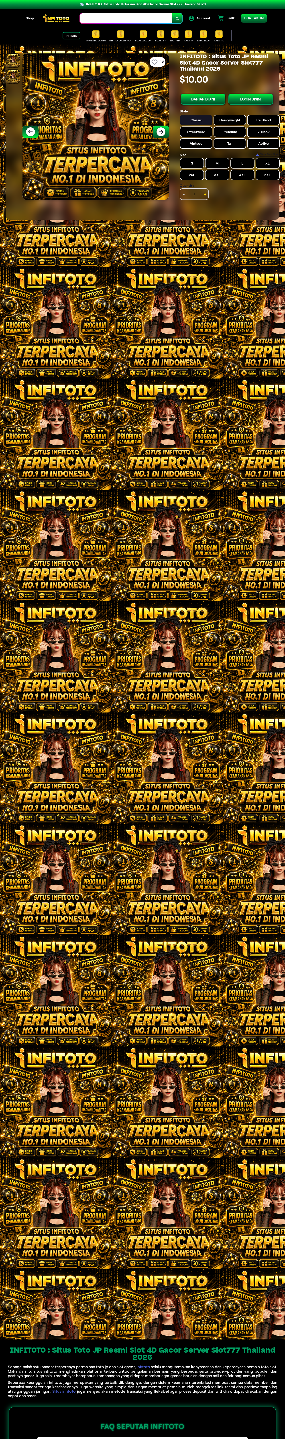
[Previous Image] (30, 132)
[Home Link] (57, 18)
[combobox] (126, 18)
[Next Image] (161, 132)
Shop (30, 18)
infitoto (143, 1367)
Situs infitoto (64, 1391)
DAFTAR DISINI (203, 99)
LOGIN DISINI (250, 99)
